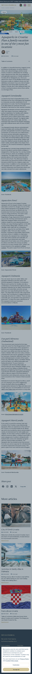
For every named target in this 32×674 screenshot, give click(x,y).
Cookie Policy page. (12, 660)
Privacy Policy (24, 659)
